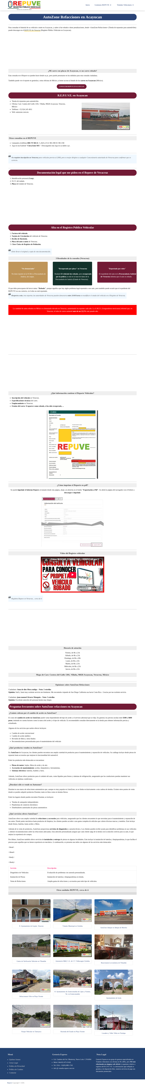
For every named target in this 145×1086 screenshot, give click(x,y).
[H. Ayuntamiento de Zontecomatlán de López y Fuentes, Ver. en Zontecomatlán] (72, 987)
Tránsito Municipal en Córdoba (73, 926)
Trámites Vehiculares (124, 5)
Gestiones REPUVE (102, 5)
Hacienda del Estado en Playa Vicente (72, 1031)
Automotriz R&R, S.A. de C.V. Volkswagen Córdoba (73, 961)
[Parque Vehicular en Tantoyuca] (31, 1027)
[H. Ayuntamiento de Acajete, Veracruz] (31, 921)
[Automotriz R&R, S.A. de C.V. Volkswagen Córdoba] (72, 956)
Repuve (9, 1083)
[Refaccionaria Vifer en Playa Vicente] (31, 992)
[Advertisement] (72, 50)
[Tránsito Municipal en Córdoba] (72, 921)
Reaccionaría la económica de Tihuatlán (113, 963)
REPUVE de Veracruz (32, 30)
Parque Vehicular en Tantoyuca (31, 1031)
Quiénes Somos (14, 1059)
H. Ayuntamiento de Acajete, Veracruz (31, 926)
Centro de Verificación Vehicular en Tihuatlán (31, 961)
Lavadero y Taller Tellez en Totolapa (114, 1033)
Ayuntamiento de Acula (113, 998)
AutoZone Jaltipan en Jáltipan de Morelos (113, 928)
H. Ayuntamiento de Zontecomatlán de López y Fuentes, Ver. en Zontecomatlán (72, 993)
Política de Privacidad (17, 1066)
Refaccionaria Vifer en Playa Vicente (31, 996)
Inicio (88, 5)
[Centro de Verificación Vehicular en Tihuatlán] (31, 956)
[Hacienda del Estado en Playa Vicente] (72, 1027)
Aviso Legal (13, 1063)
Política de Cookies (16, 1069)
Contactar (12, 1073)
